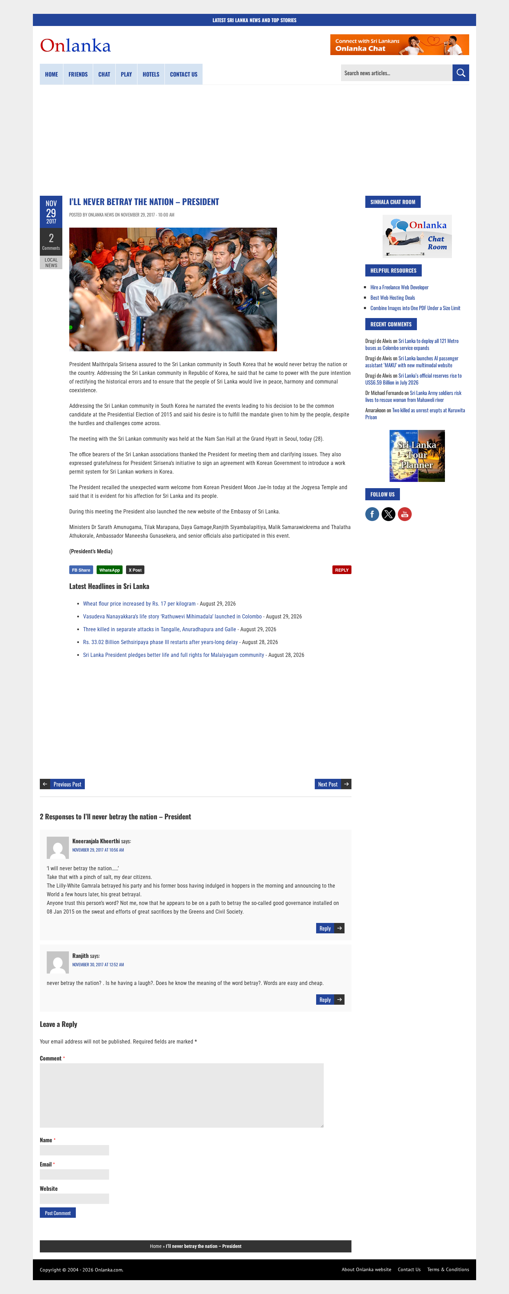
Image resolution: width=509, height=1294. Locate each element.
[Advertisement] (254, 140)
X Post (135, 570)
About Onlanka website (366, 1269)
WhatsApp (109, 570)
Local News (51, 262)
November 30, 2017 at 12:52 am (98, 964)
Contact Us (409, 1269)
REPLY (342, 570)
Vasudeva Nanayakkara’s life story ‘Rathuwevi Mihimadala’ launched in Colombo (172, 616)
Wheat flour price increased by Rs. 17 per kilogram (139, 603)
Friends (78, 74)
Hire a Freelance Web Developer (399, 287)
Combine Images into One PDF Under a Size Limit (415, 307)
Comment (52, 1058)
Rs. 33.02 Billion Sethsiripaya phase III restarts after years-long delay (160, 642)
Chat (104, 74)
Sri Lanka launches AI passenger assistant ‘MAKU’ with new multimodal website (411, 361)
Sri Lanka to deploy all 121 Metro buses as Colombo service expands (411, 344)
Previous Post (67, 784)
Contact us (183, 74)
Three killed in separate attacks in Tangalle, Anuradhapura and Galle (159, 629)
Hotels (151, 74)
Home (51, 74)
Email (47, 1164)
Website (49, 1188)
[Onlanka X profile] (388, 510)
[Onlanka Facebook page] (372, 510)
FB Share (81, 570)
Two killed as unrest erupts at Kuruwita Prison (415, 413)
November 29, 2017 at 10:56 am (98, 850)
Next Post (328, 784)
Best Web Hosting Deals (392, 297)
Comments (51, 247)
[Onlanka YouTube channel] (405, 510)
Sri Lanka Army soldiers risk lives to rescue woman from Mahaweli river (413, 396)
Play (126, 74)
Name (47, 1140)
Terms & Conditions (448, 1269)
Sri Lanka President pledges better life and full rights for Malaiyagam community (173, 655)
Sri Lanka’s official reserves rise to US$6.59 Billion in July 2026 (413, 378)
